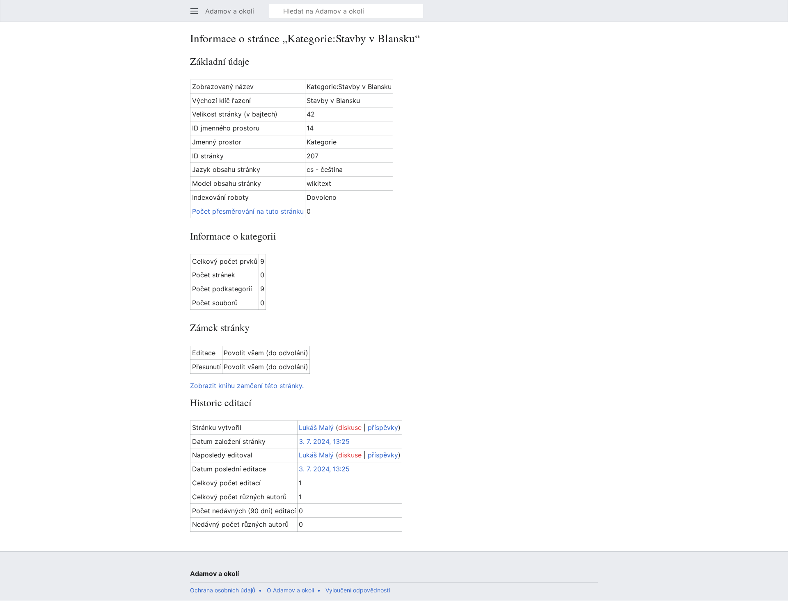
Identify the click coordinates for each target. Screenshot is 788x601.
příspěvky (383, 427)
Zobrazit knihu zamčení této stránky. (247, 386)
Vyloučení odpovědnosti (357, 590)
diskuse (350, 427)
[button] (194, 11)
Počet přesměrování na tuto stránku (248, 211)
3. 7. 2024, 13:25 (324, 441)
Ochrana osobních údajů (222, 590)
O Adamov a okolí (290, 590)
